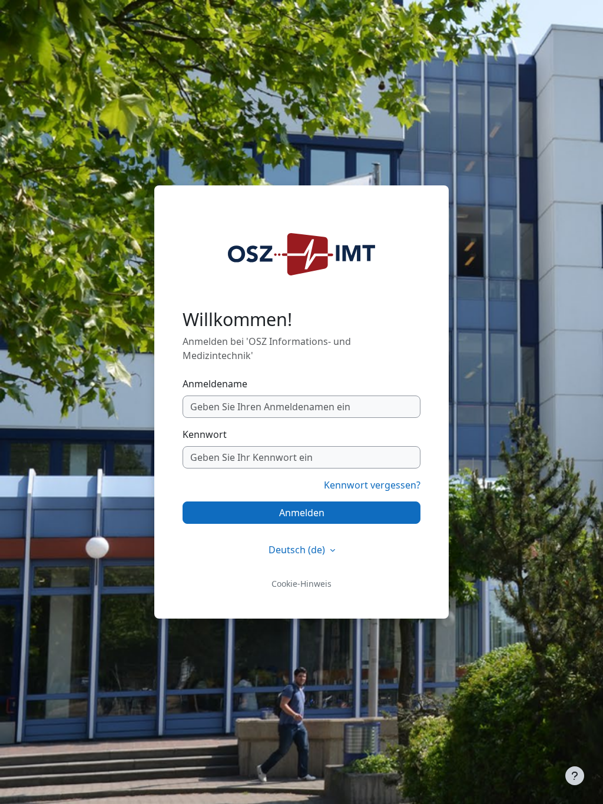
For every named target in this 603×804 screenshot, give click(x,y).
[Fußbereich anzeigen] (574, 775)
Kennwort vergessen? (372, 485)
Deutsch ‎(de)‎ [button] (298, 549)
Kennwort (205, 434)
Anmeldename (215, 383)
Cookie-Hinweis (301, 583)
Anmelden (301, 512)
